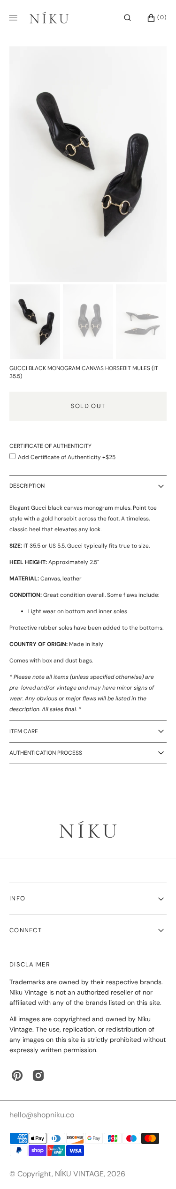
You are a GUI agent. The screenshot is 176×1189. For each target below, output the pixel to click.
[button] (127, 17)
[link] (88, 830)
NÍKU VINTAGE (79, 1174)
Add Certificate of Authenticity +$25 (66, 457)
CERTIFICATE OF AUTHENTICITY (50, 446)
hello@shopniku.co (41, 1115)
